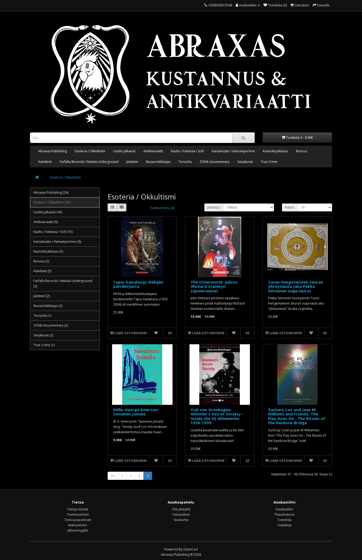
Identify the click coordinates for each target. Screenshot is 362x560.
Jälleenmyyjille (77, 530)
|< (113, 476)
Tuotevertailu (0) (162, 208)
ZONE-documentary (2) (50, 325)
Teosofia (185, 161)
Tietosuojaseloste (77, 520)
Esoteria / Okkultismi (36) (51, 202)
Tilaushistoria (284, 514)
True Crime (269, 161)
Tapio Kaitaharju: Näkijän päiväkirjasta (138, 284)
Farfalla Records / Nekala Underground (89, 161)
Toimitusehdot (78, 514)
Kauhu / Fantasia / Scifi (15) (53, 231)
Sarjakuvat (245, 161)
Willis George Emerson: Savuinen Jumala (136, 412)
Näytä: (289, 207)
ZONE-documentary (214, 161)
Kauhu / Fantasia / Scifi (187, 151)
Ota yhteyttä (181, 509)
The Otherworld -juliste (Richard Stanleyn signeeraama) (214, 286)
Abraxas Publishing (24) (50, 192)
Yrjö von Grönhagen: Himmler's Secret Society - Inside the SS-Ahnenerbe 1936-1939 (217, 416)
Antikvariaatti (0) (45, 222)
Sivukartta (181, 520)
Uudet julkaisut (124, 151)
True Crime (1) (44, 345)
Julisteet (132, 161)
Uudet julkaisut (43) (47, 212)
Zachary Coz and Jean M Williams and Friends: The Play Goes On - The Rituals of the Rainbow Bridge (296, 416)
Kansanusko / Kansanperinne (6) (57, 241)
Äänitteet (45, 161)
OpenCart (190, 549)
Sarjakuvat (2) (43, 335)
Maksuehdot (77, 525)
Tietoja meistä (77, 509)
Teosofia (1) (42, 315)
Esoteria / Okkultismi (90, 151)
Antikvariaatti (153, 151)
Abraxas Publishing (52, 151)
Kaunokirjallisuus (275, 151)
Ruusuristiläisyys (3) (47, 305)
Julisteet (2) (41, 296)
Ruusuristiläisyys (158, 161)
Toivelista (284, 520)
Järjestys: (213, 207)
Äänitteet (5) (42, 271)
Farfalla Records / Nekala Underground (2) (62, 283)
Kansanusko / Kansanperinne (233, 151)
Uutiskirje (284, 525)
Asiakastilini (284, 509)
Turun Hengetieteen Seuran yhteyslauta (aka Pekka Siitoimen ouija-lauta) (295, 286)
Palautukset (181, 514)
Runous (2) (41, 261)
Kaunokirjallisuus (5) (48, 251)
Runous (301, 151)
